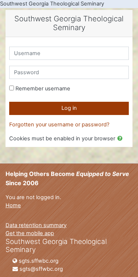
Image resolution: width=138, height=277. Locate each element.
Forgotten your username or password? (59, 124)
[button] (121, 138)
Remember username (42, 88)
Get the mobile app (30, 233)
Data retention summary (36, 225)
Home (13, 205)
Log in (69, 108)
